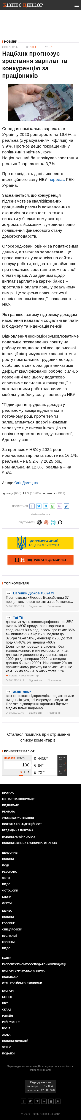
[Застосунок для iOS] (51, 1101)
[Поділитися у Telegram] (45, 505)
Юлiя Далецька (26, 483)
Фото (6, 878)
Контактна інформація (18, 799)
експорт (8, 990)
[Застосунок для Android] (44, 1101)
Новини (10, 41)
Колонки (8, 942)
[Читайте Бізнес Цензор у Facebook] (23, 1101)
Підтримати (10, 805)
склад (6, 1009)
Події (5, 865)
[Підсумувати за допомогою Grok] (60, 522)
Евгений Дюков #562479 (33, 593)
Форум (7, 903)
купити (21, 758)
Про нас (8, 792)
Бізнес (7, 910)
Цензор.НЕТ (10, 852)
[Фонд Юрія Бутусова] (40, 542)
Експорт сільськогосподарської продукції (34, 964)
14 (50, 47)
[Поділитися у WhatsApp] (52, 505)
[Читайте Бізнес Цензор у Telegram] (37, 1101)
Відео (6, 884)
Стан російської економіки (22, 983)
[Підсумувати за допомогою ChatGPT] (39, 522)
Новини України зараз (18, 836)
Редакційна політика (17, 830)
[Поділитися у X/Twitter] (38, 505)
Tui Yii (18, 617)
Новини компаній (15, 1041)
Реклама (8, 811)
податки (8, 1053)
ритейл (7, 1015)
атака (6, 1034)
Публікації (9, 935)
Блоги (6, 896)
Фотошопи (10, 890)
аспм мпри (22, 691)
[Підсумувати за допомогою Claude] (46, 522)
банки (6, 958)
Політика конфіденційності (22, 824)
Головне (8, 923)
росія (6, 1028)
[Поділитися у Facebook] (32, 505)
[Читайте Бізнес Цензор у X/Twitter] (30, 1101)
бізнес (7, 997)
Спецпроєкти (12, 929)
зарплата (54, 493)
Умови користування (18, 817)
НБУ (32, 493)
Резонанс (9, 871)
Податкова (10, 976)
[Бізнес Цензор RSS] (57, 1101)
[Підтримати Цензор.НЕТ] (40, 560)
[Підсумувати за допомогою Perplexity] (53, 522)
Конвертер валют (19, 751)
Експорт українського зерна (23, 970)
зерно (6, 1047)
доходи (12, 493)
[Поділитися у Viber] (59, 505)
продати (9, 758)
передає (57, 179)
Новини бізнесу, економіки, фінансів (29, 843)
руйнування (11, 1022)
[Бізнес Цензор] (23, 6)
